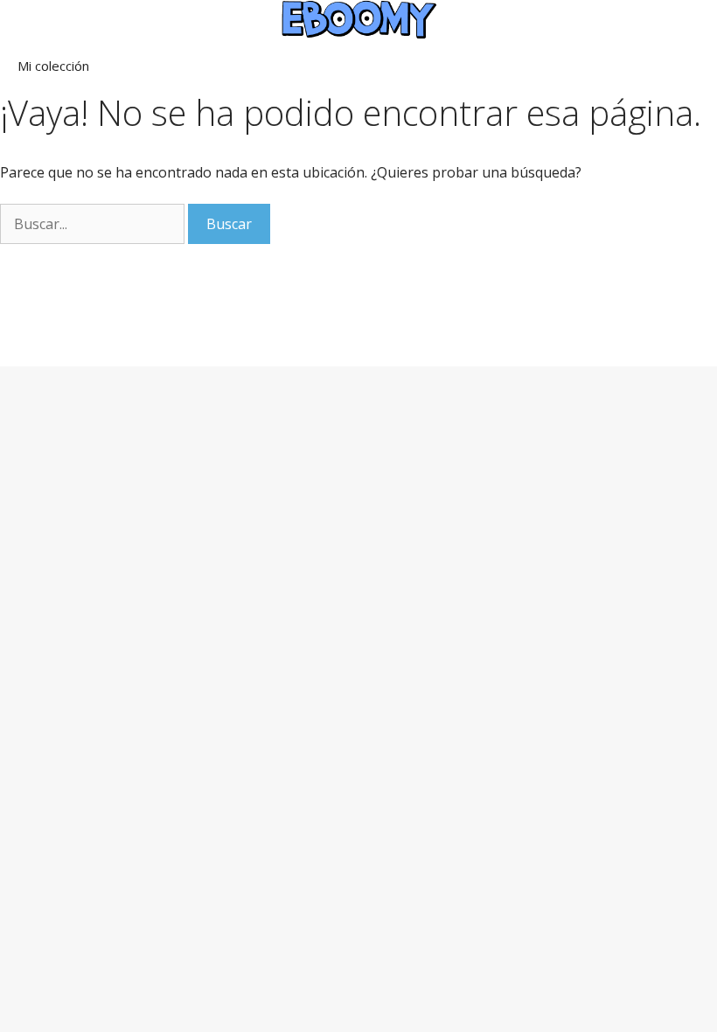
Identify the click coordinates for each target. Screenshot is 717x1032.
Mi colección (53, 65)
